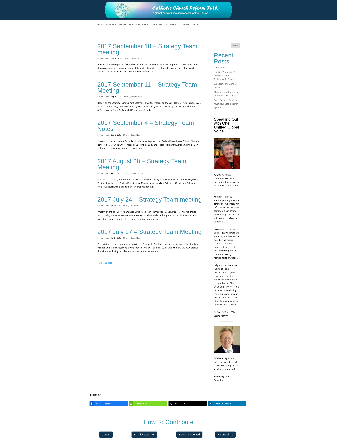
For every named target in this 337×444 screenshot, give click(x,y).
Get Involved (125, 24)
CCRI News (171, 24)
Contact (185, 24)
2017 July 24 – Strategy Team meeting (149, 199)
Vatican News (157, 24)
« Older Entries (104, 262)
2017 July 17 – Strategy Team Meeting (149, 231)
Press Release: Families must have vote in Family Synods (226, 104)
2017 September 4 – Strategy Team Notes (145, 125)
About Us (109, 24)
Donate (195, 24)
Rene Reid (104, 58)
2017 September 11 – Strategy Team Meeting (147, 87)
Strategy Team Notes (133, 58)
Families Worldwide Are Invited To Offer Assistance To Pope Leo (225, 76)
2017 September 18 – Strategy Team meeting (147, 49)
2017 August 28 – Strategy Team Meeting (141, 164)
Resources (141, 24)
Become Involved (189, 434)
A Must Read (220, 67)
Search (235, 45)
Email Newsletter (144, 434)
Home (100, 24)
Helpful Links (225, 434)
